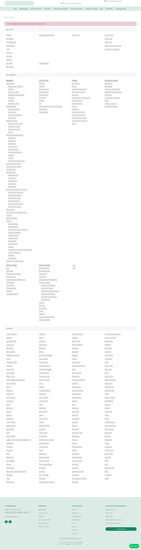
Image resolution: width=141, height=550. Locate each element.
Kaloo (74, 404)
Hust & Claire (43, 401)
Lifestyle (40, 516)
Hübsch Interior (110, 397)
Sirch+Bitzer (10, 468)
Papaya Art (108, 439)
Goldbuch (9, 390)
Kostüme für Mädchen (15, 192)
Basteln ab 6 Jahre (14, 129)
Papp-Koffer (10, 285)
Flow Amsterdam (110, 380)
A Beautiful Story (77, 334)
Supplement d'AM (78, 471)
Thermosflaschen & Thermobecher (50, 106)
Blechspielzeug (13, 226)
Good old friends (44, 390)
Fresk (41, 383)
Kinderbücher (10, 169)
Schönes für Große (78, 112)
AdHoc (41, 337)
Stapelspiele (12, 258)
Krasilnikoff (75, 411)
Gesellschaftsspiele (14, 232)
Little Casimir (43, 418)
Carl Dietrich (109, 355)
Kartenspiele (12, 241)
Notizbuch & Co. (77, 103)
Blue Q (41, 351)
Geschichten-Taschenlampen (17, 229)
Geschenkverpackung (79, 89)
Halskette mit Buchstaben (113, 92)
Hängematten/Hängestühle (48, 279)
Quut (8, 454)
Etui (7, 268)
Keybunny (9, 408)
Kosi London (43, 411)
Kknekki (8, 411)
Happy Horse (76, 394)
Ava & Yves (9, 344)
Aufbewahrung (13, 175)
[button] (126, 3)
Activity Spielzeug (14, 109)
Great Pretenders (77, 390)
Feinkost (42, 83)
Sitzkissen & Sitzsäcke (48, 294)
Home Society (43, 397)
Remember (75, 454)
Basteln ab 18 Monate (15, 123)
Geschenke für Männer (79, 120)
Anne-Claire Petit (110, 337)
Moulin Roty (43, 432)
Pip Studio (108, 446)
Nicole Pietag (10, 436)
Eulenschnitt (109, 376)
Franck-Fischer (11, 383)
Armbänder (108, 83)
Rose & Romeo (77, 457)
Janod (8, 404)
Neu (74, 265)
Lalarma (9, 415)
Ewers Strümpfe (44, 380)
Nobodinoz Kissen (47, 288)
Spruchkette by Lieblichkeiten (16, 471)
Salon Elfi (108, 457)
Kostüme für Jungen (14, 195)
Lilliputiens (9, 418)
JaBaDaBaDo (109, 401)
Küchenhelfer (43, 95)
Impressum (108, 42)
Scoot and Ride (44, 461)
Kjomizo (107, 408)
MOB (8, 432)
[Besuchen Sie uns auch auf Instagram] (10, 521)
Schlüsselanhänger (111, 106)
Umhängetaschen (12, 294)
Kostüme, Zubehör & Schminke (16, 189)
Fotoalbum (75, 109)
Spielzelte (11, 255)
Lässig (41, 415)
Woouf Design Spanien (46, 482)
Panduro (75, 439)
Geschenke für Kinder (13, 163)
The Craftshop (43, 475)
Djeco (74, 369)
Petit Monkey (43, 446)
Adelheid (9, 337)
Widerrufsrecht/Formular (113, 45)
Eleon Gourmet (44, 376)
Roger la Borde (44, 457)
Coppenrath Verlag (78, 366)
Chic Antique (43, 358)
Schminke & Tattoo (14, 206)
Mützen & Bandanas (15, 152)
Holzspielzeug (12, 238)
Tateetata (9, 475)
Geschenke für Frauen (79, 118)
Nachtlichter (12, 183)
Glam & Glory (109, 387)
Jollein (41, 404)
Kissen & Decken (44, 282)
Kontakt (8, 35)
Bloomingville (10, 351)
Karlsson (107, 404)
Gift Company (76, 387)
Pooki (41, 450)
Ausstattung (10, 83)
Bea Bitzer (42, 348)
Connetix (9, 366)
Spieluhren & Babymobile (14, 261)
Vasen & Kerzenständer (47, 317)
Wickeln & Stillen (13, 103)
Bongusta (75, 351)
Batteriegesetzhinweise (46, 35)
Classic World (43, 362)
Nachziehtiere (12, 244)
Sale (74, 268)
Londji (107, 418)
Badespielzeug (13, 224)
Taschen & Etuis (43, 523)
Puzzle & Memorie (14, 252)
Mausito (74, 425)
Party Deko (42, 308)
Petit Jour (9, 446)
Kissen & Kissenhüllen (48, 285)
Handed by (10, 394)
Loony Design (10, 422)
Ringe (106, 100)
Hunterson (9, 401)
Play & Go (9, 450)
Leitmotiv (75, 415)
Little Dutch (76, 418)
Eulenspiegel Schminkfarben (15, 380)
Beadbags (75, 348)
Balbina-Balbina (77, 344)
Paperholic (9, 443)
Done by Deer (76, 373)
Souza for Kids (109, 468)
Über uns (9, 52)
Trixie (8, 478)
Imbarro (74, 401)
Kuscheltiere (10, 209)
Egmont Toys (10, 376)
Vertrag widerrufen (121, 529)
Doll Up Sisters (44, 373)
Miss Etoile (75, 429)
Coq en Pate (109, 366)
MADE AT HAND (44, 425)
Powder (74, 450)
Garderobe (42, 276)
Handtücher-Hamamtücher (81, 97)
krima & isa (108, 411)
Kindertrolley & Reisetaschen (15, 279)
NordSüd (108, 436)
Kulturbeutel (10, 282)
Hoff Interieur (10, 397)
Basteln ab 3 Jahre (14, 126)
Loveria (41, 422)
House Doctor (76, 397)
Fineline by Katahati (78, 380)
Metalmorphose (110, 425)
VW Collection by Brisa (79, 478)
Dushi (107, 373)
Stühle (41, 311)
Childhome (108, 358)
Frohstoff (75, 383)
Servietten (42, 97)
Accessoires (76, 83)
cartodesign (68, 544)
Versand (9, 60)
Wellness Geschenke (79, 115)
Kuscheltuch (12, 112)
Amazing (75, 337)
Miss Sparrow (109, 429)
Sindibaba (75, 464)
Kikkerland (75, 408)
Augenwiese (109, 341)
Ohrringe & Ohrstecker (112, 97)
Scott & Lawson (77, 461)
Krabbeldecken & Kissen (16, 95)
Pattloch (74, 443)
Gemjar (41, 387)
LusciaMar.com (110, 422)
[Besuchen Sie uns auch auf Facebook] (6, 521)
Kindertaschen (11, 276)
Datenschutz (109, 35)
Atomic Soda (76, 341)
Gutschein (75, 95)
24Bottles (42, 334)
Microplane (10, 429)
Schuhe (10, 158)
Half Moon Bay (109, 390)
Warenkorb (75, 35)
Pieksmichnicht (77, 446)
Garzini (8, 387)
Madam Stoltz (11, 425)
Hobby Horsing (13, 235)
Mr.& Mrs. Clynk (77, 432)
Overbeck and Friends (46, 439)
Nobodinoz (75, 436)
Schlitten (9, 215)
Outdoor (11, 155)
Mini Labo (42, 429)
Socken (74, 106)
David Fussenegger (45, 369)
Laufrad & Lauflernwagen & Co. (16, 212)
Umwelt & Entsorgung (112, 49)
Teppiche (42, 314)
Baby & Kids (42, 510)
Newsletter (9, 38)
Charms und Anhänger (112, 89)
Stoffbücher (12, 118)
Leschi (107, 415)
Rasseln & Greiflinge (14, 115)
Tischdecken (43, 109)
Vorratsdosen (43, 112)
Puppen (11, 246)
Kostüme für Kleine (14, 198)
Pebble (107, 443)
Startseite (9, 63)
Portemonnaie (11, 288)
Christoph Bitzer (11, 362)
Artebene (42, 341)
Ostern (74, 123)
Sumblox (42, 471)
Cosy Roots (10, 369)
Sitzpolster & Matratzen (49, 297)
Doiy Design (10, 373)
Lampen (42, 302)
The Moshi (75, 475)
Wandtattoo (12, 186)
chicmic (74, 358)
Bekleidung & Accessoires (14, 135)
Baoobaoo (9, 348)
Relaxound (42, 454)
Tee (40, 103)
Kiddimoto (42, 408)
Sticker (10, 132)
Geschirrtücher (44, 89)
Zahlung (9, 56)
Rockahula (9, 457)
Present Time (109, 450)
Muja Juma (108, 432)
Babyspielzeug (11, 106)
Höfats (107, 394)
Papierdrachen (44, 443)
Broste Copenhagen (45, 355)
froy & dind (108, 383)
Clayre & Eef (76, 362)
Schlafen (11, 100)
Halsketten (108, 95)
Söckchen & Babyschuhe (16, 161)
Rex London (109, 454)
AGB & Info (108, 38)
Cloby (106, 362)
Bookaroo (108, 351)
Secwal (8, 464)
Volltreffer (42, 478)
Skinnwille (42, 468)
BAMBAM (108, 344)
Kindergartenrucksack (13, 274)
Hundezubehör (77, 100)
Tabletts (41, 100)
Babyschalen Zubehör (15, 86)
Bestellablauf (10, 45)
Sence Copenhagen (45, 464)
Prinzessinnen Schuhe (15, 204)
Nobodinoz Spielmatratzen (50, 291)
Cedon (8, 358)
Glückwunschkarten (78, 92)
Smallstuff (75, 468)
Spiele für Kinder (11, 218)
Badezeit (11, 89)
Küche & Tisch (43, 513)
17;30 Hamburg (11, 334)
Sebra (107, 461)
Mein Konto (10, 67)
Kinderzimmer (11, 172)
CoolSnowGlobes (44, 366)
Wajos (107, 478)
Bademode (12, 138)
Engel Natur (76, 376)
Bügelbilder (12, 143)
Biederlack (108, 348)
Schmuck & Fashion (44, 520)
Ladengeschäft (120, 9)
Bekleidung (12, 140)
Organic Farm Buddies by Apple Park (18, 439)
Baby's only (42, 344)
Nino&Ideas (43, 436)
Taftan (107, 471)
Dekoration (12, 178)
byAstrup (75, 355)
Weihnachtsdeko (44, 319)
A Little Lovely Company (112, 334)
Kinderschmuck (13, 149)
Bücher (74, 86)
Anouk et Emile (11, 341)
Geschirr (42, 86)
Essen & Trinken (13, 92)
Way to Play (10, 482)
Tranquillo (108, 475)
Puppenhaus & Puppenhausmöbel (19, 249)
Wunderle (75, 482)
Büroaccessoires (44, 271)
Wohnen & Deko (43, 527)
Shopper (9, 291)
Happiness (42, 394)
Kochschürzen (44, 92)
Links (8, 49)
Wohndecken (45, 299)
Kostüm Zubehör (14, 201)
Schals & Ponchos (111, 103)
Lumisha (75, 422)
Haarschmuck (12, 146)
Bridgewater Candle (12, 355)
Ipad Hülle (9, 271)
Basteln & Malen (11, 120)
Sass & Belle (10, 461)
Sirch (106, 464)
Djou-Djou (108, 369)
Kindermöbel (12, 181)
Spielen (8, 221)
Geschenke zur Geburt (13, 166)
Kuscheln (11, 97)
